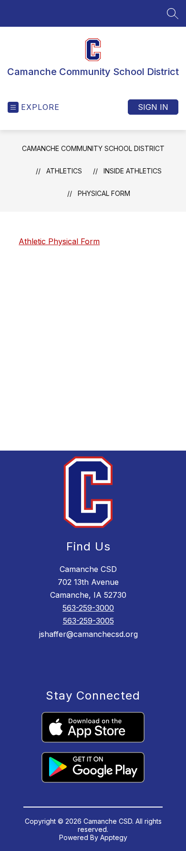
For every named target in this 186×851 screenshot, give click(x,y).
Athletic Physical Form (59, 241)
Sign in (153, 107)
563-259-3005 (88, 620)
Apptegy (113, 837)
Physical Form (104, 193)
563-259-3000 (88, 608)
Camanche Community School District (93, 148)
